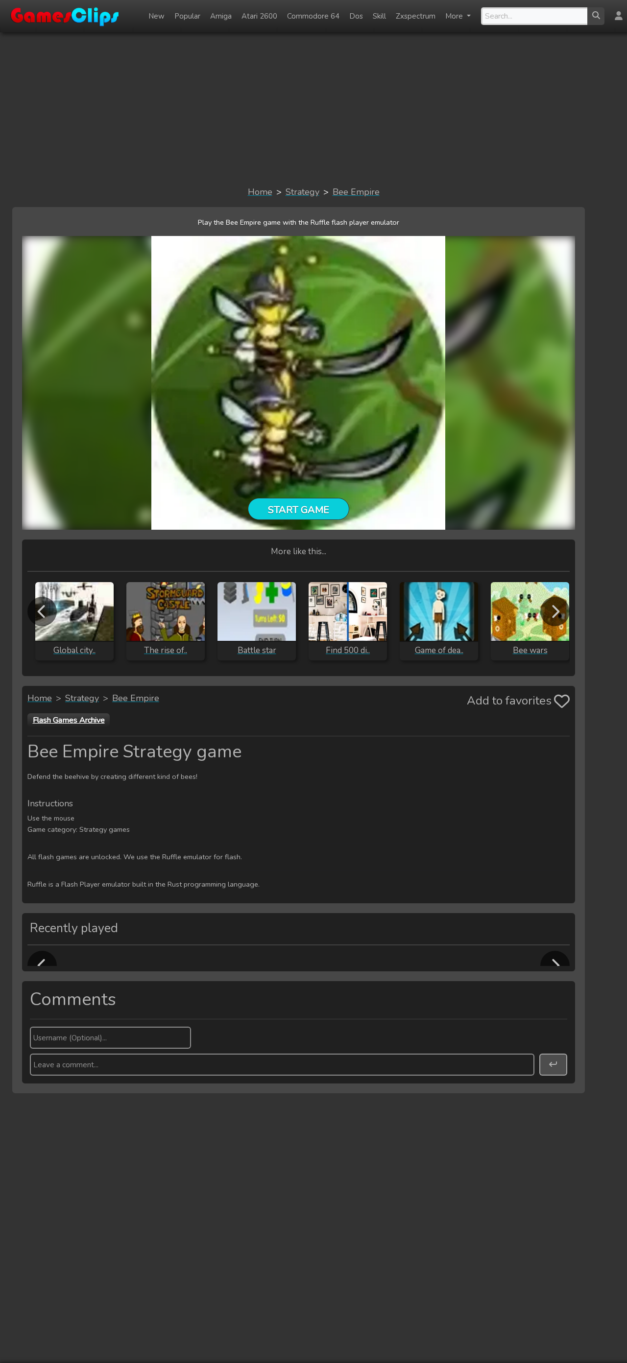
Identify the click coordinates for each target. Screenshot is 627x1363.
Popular (187, 16)
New (156, 16)
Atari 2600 (259, 16)
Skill (379, 16)
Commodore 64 (313, 16)
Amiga (221, 16)
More (455, 16)
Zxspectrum (415, 16)
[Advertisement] (313, 108)
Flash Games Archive (69, 720)
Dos (356, 16)
